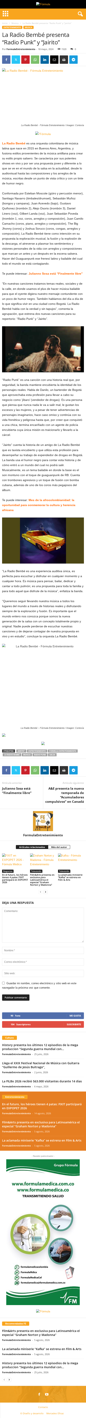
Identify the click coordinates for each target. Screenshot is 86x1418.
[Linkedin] (44, 59)
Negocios (8, 871)
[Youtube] (46, 1395)
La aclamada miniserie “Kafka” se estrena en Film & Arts (70, 877)
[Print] (64, 59)
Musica (15, 23)
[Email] (54, 59)
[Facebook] (6, 59)
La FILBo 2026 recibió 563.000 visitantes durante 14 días (42, 1081)
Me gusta (75, 1015)
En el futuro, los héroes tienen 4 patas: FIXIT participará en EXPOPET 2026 (15, 878)
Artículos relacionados (32, 847)
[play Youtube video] (43, 349)
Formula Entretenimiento (62, 751)
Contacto (43, 1407)
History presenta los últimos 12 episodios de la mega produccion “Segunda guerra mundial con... (40, 1047)
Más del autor (59, 847)
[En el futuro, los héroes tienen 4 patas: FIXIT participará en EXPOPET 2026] (15, 863)
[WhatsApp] (35, 59)
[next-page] (45, 892)
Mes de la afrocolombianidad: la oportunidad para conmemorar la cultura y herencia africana (38, 505)
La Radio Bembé (12, 754)
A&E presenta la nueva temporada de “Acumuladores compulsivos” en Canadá (64, 795)
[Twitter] (16, 59)
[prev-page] (40, 892)
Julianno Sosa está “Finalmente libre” (56, 273)
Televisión (36, 871)
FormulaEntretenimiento (20, 49)
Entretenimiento (12, 27)
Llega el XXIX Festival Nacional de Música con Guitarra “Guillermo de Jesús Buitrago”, (40, 1065)
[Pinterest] (25, 59)
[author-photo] (43, 821)
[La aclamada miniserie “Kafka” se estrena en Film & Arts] (71, 863)
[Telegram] (73, 59)
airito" (21, 751)
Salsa (52, 754)
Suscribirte (74, 1024)
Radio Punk (40, 754)
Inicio (5, 23)
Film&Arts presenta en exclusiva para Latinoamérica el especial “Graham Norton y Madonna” (42, 879)
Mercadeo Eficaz (55, 1413)
